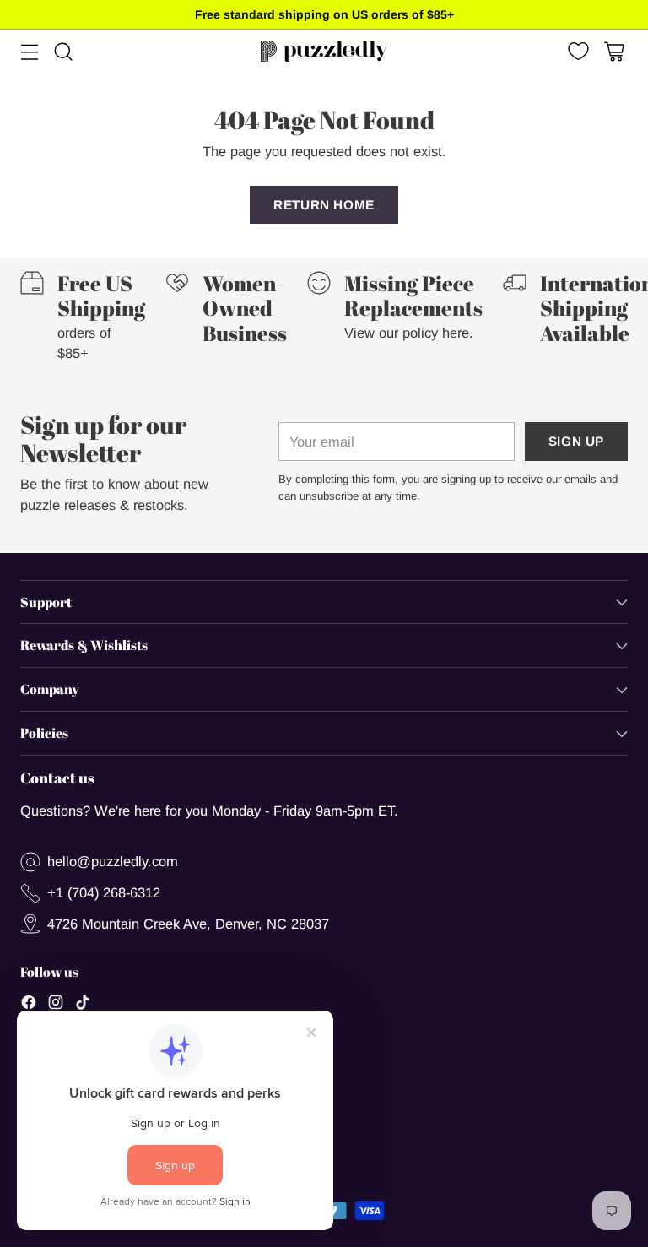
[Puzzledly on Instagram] (56, 1005)
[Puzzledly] (324, 51)
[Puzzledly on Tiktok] (83, 1005)
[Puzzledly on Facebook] (29, 1005)
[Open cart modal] (614, 51)
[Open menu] (29, 51)
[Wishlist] (577, 51)
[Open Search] (63, 51)
